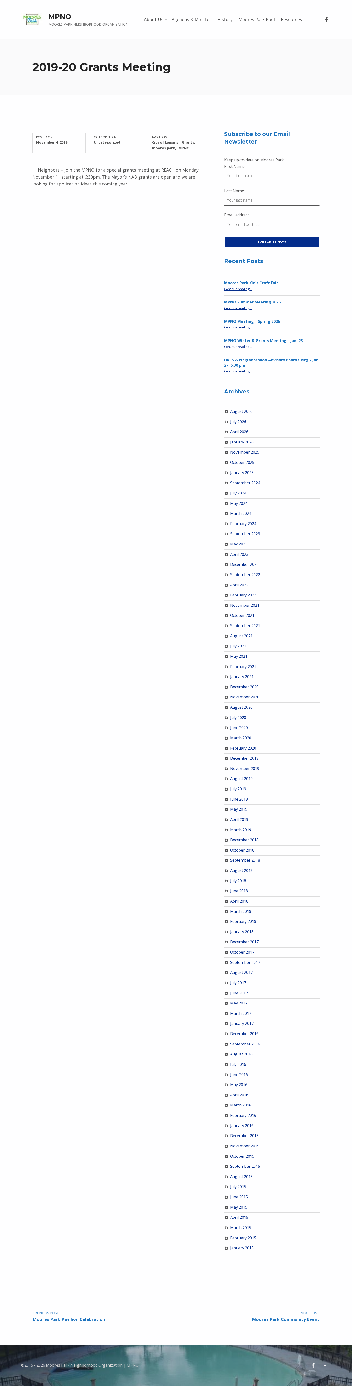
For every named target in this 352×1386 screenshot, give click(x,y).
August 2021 (241, 636)
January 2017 (242, 1023)
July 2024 (238, 493)
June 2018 (239, 890)
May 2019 (238, 809)
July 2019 (238, 788)
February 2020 (243, 748)
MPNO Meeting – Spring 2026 (252, 321)
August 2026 (241, 411)
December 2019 (244, 758)
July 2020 (238, 717)
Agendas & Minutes (191, 19)
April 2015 (239, 1217)
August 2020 (241, 707)
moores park (163, 148)
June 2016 (239, 1074)
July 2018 (238, 880)
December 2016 (244, 1033)
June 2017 (239, 993)
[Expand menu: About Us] (166, 19)
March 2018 (240, 911)
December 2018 (244, 839)
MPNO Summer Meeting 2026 (252, 302)
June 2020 (239, 727)
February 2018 (243, 921)
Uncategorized (107, 142)
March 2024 (240, 513)
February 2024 (243, 523)
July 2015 (238, 1186)
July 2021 (238, 646)
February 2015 (243, 1237)
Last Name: (234, 190)
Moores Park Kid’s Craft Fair (251, 283)
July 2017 (238, 982)
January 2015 (242, 1248)
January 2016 (242, 1125)
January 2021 (242, 676)
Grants (188, 142)
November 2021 (244, 605)
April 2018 (239, 901)
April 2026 (239, 431)
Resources (291, 19)
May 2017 (238, 1003)
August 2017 (241, 972)
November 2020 (244, 697)
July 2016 (238, 1064)
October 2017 (242, 952)
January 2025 (242, 472)
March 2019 (240, 829)
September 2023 (245, 533)
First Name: (234, 166)
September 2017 (245, 962)
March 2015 (240, 1227)
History (225, 19)
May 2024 (238, 503)
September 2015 (245, 1166)
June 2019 (239, 799)
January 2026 (242, 442)
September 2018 (245, 860)
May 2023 (238, 544)
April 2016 (239, 1095)
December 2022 (244, 564)
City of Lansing (165, 142)
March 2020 (240, 738)
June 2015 (239, 1197)
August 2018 (241, 870)
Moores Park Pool (256, 19)
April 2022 (239, 585)
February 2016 (243, 1115)
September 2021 (245, 625)
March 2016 (240, 1105)
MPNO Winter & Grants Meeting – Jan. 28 (263, 340)
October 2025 (242, 462)
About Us (153, 19)
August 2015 (241, 1176)
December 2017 (244, 941)
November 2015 (244, 1146)
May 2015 (238, 1207)
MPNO (59, 16)
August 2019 (241, 778)
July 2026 (238, 421)
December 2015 (244, 1135)
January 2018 (242, 931)
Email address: (237, 215)
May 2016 (238, 1084)
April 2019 (239, 819)
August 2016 (241, 1054)
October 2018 (242, 850)
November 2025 (244, 452)
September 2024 (245, 482)
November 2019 (244, 768)
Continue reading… (238, 289)
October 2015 (242, 1156)
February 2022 (243, 595)
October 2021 (242, 615)
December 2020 (244, 687)
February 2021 (243, 666)
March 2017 (240, 1013)
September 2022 (245, 574)
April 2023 (239, 554)
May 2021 (238, 656)
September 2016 (245, 1044)
